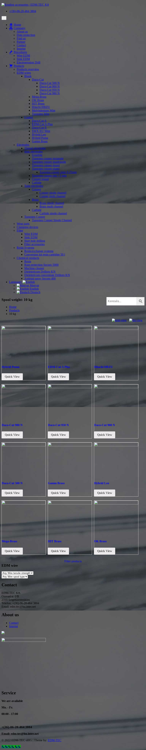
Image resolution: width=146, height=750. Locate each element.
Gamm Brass (40, 141)
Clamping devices (27, 227)
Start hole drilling (34, 240)
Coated (28, 117)
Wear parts (23, 223)
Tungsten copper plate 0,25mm (58, 172)
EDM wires (24, 72)
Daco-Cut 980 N (50, 93)
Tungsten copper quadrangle (49, 161)
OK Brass (38, 100)
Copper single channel (53, 192)
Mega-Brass (39, 96)
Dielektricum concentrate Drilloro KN (47, 275)
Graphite (37, 155)
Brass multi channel (51, 206)
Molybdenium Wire (43, 110)
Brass (35, 199)
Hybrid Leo (39, 134)
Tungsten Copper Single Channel (52, 220)
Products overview (28, 69)
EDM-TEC (54, 740)
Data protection (26, 35)
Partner (21, 41)
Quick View (12, 376)
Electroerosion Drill (28, 62)
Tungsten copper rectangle (47, 158)
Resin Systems (25, 247)
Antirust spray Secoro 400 (40, 278)
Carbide (36, 182)
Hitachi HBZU (41, 107)
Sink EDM (23, 59)
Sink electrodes (33, 151)
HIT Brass (38, 103)
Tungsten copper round (46, 165)
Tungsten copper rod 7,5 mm (49, 175)
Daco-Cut (38, 79)
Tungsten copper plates (46, 168)
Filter (20, 230)
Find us (21, 38)
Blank (28, 76)
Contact (21, 45)
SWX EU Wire (41, 131)
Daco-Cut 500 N (50, 83)
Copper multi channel (52, 196)
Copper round (40, 179)
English (34, 288)
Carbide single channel (53, 213)
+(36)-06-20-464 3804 (22, 11)
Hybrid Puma (40, 137)
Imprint (21, 48)
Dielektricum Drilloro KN (40, 271)
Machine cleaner (34, 268)
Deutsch (35, 292)
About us (22, 31)
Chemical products (28, 258)
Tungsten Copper (34, 216)
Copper (36, 189)
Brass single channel (52, 203)
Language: (16, 282)
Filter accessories (34, 244)
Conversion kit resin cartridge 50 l (44, 254)
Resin (27, 261)
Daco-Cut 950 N (50, 89)
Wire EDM (23, 55)
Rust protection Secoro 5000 (41, 264)
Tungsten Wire (40, 113)
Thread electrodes (35, 148)
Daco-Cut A (39, 120)
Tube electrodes (33, 186)
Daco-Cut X (39, 127)
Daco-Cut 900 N (50, 86)
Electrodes (23, 144)
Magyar (34, 285)
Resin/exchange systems (38, 251)
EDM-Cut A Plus (42, 124)
